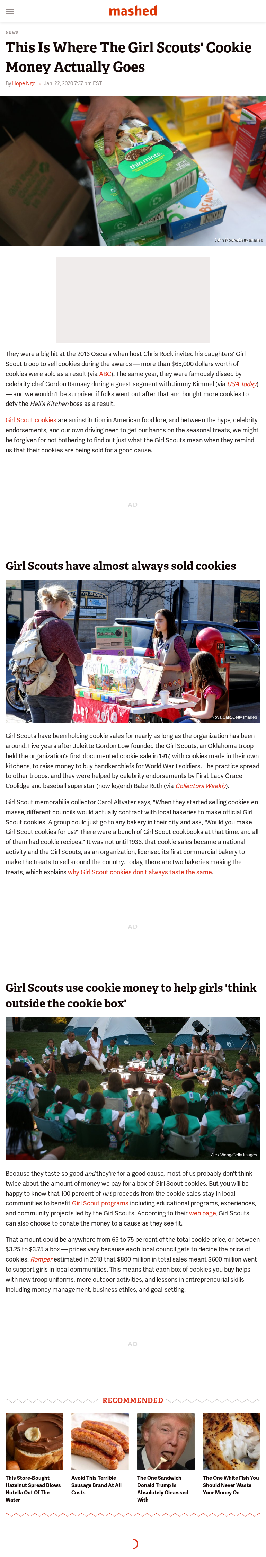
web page (202, 1213)
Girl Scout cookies (31, 420)
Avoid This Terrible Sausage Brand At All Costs (96, 1485)
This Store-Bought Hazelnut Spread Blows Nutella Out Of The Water (33, 1489)
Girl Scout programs (100, 1203)
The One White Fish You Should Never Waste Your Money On (231, 1485)
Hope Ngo (24, 83)
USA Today (242, 384)
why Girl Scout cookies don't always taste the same (140, 872)
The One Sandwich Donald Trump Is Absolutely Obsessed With (162, 1489)
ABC (105, 374)
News (12, 32)
